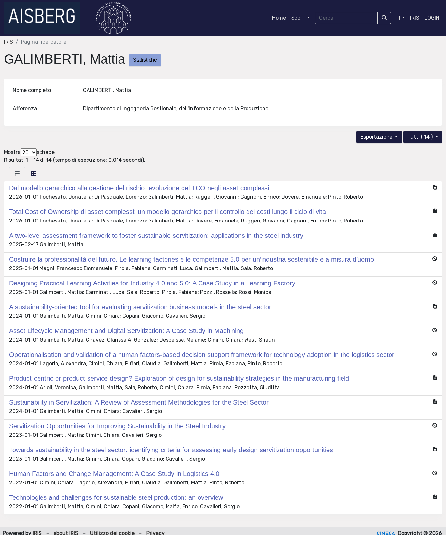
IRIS (414, 18)
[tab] (17, 173)
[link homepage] (44, 18)
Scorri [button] (298, 18)
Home (279, 18)
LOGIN (431, 18)
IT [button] (398, 18)
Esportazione (377, 137)
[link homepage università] (113, 18)
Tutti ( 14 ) (420, 137)
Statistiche (145, 60)
